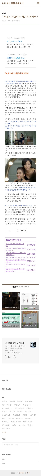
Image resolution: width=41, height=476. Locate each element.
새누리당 (20, 418)
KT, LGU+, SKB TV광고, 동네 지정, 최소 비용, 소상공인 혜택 (20, 45)
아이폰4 (30, 408)
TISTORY (21, 473)
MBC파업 (6, 425)
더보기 (4, 432)
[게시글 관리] (15, 230)
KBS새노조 (6, 415)
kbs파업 (5, 422)
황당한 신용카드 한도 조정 (14, 257)
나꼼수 (12, 418)
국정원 (20, 401)
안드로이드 (29, 401)
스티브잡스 (6, 428)
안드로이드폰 (7, 405)
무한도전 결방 (16, 422)
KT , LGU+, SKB (14, 41)
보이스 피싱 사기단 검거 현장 (15, 264)
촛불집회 (17, 405)
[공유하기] (12, 230)
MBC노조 (17, 415)
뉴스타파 (22, 425)
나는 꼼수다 (27, 405)
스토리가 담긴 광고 (15, 57)
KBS (4, 418)
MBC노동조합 (7, 408)
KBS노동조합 (28, 422)
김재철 (25, 415)
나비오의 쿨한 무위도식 (12, 3)
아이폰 (5, 401)
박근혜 (13, 401)
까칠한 (8, 240)
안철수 (31, 425)
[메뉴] (38, 3)
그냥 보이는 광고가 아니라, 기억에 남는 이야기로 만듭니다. (20, 62)
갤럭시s (28, 412)
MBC (14, 425)
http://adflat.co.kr (13, 38)
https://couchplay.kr (14, 54)
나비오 (5, 412)
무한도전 (28, 418)
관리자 (28, 473)
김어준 (13, 412)
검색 (36, 445)
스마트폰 (33, 415)
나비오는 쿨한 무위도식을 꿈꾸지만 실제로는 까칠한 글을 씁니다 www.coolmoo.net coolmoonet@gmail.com (15, 349)
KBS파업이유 (20, 408)
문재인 (20, 412)
